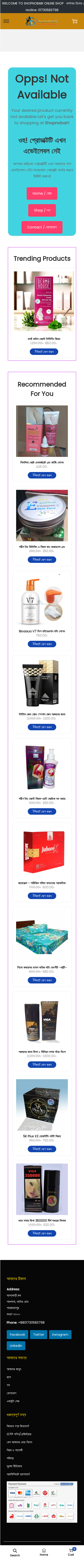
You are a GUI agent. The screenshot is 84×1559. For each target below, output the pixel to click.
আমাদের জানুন (14, 1369)
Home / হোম (42, 193)
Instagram (60, 1334)
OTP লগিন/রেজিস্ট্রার (19, 1434)
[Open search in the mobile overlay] (15, 1550)
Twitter (38, 1334)
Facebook (17, 1334)
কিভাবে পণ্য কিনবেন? (18, 1426)
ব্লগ (9, 1377)
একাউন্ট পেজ (13, 1401)
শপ (8, 1385)
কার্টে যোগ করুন (46, 351)
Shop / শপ (42, 210)
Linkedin (16, 1345)
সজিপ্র (10, 1458)
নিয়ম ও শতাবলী (15, 1450)
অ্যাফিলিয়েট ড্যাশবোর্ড (18, 1474)
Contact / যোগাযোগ (42, 227)
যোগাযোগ (11, 1393)
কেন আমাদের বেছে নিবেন (19, 1442)
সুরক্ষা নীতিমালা (14, 1466)
